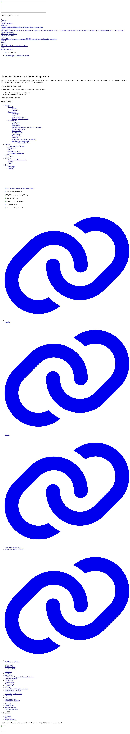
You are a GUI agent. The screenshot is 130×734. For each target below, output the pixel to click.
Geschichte (9, 23)
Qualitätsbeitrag (92, 30)
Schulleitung (5, 30)
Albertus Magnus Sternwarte (9, 39)
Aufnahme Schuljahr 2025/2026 (14, 549)
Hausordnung (19, 30)
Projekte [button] (3, 37)
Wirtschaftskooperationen (49, 39)
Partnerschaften (102, 30)
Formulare (110, 30)
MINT (28, 39)
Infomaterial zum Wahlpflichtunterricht (16, 689)
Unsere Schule (5, 29)
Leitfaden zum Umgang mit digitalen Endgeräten (39, 30)
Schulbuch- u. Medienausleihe (10, 46)
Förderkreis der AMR (19, 27)
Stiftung (10, 27)
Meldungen (4, 49)
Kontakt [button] (3, 41)
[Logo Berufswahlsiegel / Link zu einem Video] (19, 188)
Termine (10, 49)
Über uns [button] (3, 20)
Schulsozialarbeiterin (60, 30)
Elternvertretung (72, 30)
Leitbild (3, 23)
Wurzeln (3, 22)
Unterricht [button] (4, 44)
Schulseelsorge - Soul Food (9, 34)
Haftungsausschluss (10, 719)
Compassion (22, 39)
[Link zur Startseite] (23, 12)
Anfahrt (3, 42)
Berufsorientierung (36, 39)
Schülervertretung (82, 30)
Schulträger (4, 27)
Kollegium (12, 30)
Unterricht (8, 704)
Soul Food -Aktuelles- (7, 35)
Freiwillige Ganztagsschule (34, 27)
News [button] (2, 47)
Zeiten (26, 46)
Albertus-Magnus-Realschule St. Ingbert (17, 56)
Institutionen (4, 25)
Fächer (21, 46)
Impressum (8, 716)
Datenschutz (8, 718)
